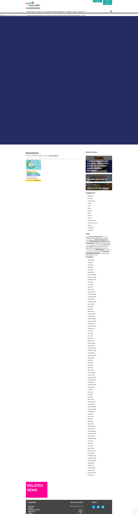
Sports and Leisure (92, 223)
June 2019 (90, 441)
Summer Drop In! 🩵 (97, 180)
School (95, 184)
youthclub (102, 253)
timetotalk (95, 248)
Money (89, 208)
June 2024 (90, 306)
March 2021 (91, 399)
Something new (92, 220)
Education (90, 196)
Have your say (91, 201)
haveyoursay (89, 240)
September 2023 (92, 326)
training (98, 248)
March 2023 (91, 340)
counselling (88, 238)
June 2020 (90, 416)
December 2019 (92, 431)
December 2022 (92, 348)
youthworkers (89, 255)
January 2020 (91, 428)
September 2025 (92, 279)
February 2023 (91, 343)
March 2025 (91, 289)
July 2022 (90, 360)
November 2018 (92, 458)
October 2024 (91, 299)
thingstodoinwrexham (103, 246)
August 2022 (91, 357)
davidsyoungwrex (53, 155)
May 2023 (90, 335)
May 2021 (90, 394)
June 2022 (90, 362)
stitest (110, 245)
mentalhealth (90, 243)
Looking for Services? (55, 12)
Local (89, 176)
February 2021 (91, 401)
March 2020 (91, 423)
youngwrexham (93, 253)
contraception (105, 236)
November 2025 (92, 277)
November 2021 (92, 379)
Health (89, 203)
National (90, 210)
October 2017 (91, 475)
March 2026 (91, 272)
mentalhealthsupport (107, 243)
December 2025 (92, 274)
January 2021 (91, 404)
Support (95, 176)
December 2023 (92, 318)
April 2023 (90, 338)
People (89, 215)
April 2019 (90, 445)
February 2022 (91, 372)
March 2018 (91, 465)
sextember (98, 245)
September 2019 (92, 438)
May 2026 (90, 267)
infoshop (94, 241)
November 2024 (92, 296)
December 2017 (92, 472)
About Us (40, 12)
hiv (107, 240)
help (93, 240)
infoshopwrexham (104, 242)
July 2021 (90, 389)
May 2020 (90, 419)
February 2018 (91, 467)
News (88, 157)
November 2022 (92, 350)
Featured (90, 198)
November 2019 (92, 433)
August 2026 (91, 260)
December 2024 (92, 294)
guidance (97, 238)
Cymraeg (107, 3)
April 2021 (90, 397)
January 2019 (91, 453)
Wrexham (99, 249)
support (91, 246)
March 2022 (91, 370)
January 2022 (91, 375)
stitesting (87, 246)
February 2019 (91, 450)
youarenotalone (97, 251)
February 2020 (91, 426)
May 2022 (90, 365)
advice (87, 236)
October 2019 (91, 436)
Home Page (30, 12)
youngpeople (104, 251)
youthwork (106, 253)
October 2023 (91, 323)
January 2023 (91, 345)
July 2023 (90, 331)
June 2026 (90, 265)
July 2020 (90, 414)
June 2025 (90, 284)
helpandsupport (100, 240)
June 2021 (90, 392)
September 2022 (92, 355)
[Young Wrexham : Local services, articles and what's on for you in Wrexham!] (33, 5)
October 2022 (91, 353)
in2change (88, 241)
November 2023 (92, 321)
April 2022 (90, 367)
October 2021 (91, 382)
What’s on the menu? (98, 188)
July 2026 (90, 262)
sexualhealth (104, 245)
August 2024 (91, 304)
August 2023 (91, 328)
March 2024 (91, 311)
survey (96, 246)
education (93, 238)
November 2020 (92, 409)
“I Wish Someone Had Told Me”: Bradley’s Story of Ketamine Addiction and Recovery (97, 166)
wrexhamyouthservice (89, 251)
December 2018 (92, 455)
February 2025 (91, 291)
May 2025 (90, 287)
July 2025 (90, 282)
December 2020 (92, 406)
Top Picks (90, 230)
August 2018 (91, 463)
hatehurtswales (106, 238)
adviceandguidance (95, 237)
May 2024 (90, 309)
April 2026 (90, 269)
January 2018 (91, 470)
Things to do (71, 12)
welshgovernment (106, 248)
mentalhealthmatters (98, 243)
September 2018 (92, 460)
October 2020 (91, 411)
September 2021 (92, 384)
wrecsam (93, 249)
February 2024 (91, 313)
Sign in (107, 1)
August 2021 (91, 387)
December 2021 (92, 377)
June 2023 (90, 333)
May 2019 (90, 443)
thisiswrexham (89, 248)
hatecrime (101, 238)
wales (102, 248)
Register (97, 1)
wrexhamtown (108, 249)
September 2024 (92, 301)
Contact (81, 12)
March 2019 (91, 448)
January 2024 (91, 316)
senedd (94, 245)
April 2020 (90, 421)
